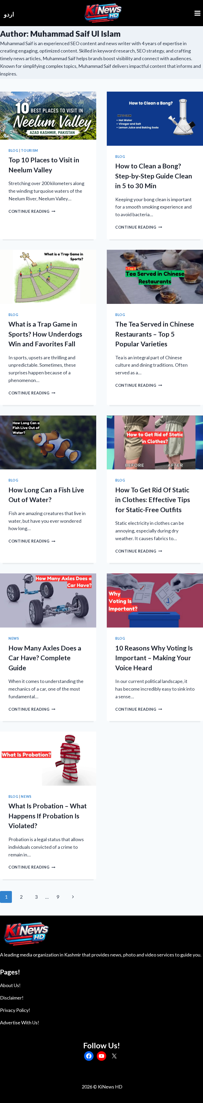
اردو (9, 14)
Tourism (29, 151)
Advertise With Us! (19, 1022)
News (13, 638)
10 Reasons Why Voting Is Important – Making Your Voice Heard (154, 658)
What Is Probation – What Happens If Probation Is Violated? (47, 815)
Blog (13, 151)
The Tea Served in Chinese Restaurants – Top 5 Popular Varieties (154, 334)
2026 (86, 1087)
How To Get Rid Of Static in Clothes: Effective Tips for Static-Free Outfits (152, 499)
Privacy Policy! (15, 1010)
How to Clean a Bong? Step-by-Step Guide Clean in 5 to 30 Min (153, 176)
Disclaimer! (12, 998)
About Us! (10, 985)
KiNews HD (110, 1087)
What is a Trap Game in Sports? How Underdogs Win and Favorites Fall (45, 334)
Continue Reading (31, 211)
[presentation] (48, 116)
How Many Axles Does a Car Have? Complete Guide (44, 658)
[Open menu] (197, 13)
